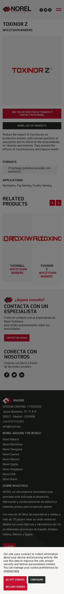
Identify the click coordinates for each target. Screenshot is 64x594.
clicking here (11, 571)
